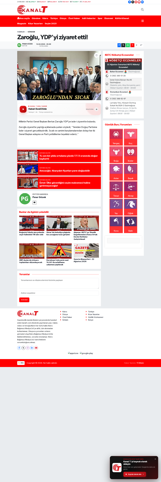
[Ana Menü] (142, 21)
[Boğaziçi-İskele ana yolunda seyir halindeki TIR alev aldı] (31, 223)
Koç (130, 143)
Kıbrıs (45, 18)
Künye (90, 320)
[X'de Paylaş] (123, 45)
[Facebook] (19, 348)
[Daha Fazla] (132, 45)
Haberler (21, 32)
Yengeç (116, 143)
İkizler (130, 161)
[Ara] (142, 9)
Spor (100, 18)
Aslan (116, 178)
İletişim (65, 320)
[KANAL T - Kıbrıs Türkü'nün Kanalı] (32, 10)
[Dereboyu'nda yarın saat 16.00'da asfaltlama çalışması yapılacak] (59, 251)
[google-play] (86, 353)
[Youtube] (36, 348)
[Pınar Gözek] (25, 199)
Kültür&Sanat (122, 18)
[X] (23, 348)
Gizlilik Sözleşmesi (95, 317)
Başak (130, 178)
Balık (130, 231)
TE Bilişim (140, 363)
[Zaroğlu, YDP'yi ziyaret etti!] (59, 75)
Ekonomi (108, 18)
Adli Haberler (89, 18)
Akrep (130, 196)
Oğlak (130, 213)
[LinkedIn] (32, 348)
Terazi (116, 196)
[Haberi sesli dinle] (23, 109)
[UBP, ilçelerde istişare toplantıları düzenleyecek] (31, 251)
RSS (22, 363)
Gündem (36, 18)
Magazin (21, 24)
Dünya (63, 18)
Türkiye (54, 18)
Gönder (24, 300)
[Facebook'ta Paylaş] (119, 45)
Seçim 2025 (51, 24)
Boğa (116, 161)
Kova (116, 231)
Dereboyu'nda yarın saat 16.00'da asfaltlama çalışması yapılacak (57, 262)
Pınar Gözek (39, 197)
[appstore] (73, 353)
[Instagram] (28, 348)
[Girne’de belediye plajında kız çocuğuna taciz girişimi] (59, 223)
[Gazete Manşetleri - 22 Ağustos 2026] (86, 250)
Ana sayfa (25, 18)
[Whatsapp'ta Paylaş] (128, 45)
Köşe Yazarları (35, 24)
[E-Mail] (34, 203)
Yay (116, 213)
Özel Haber (74, 18)
